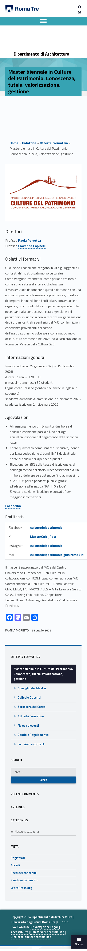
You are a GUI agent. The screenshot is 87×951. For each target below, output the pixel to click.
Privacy (36, 927)
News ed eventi (28, 725)
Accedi (15, 865)
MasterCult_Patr (43, 536)
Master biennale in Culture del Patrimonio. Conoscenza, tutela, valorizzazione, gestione (43, 674)
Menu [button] (79, 944)
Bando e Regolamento (33, 735)
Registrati (18, 858)
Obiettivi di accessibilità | (48, 932)
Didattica (29, 142)
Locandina (13, 505)
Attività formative (31, 716)
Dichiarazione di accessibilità (31, 937)
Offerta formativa (54, 142)
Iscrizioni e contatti (31, 744)
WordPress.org (21, 888)
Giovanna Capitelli (32, 245)
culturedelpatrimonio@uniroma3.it (57, 554)
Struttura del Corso (32, 707)
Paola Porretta (29, 240)
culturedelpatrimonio (46, 527)
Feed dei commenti (24, 880)
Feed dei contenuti (24, 873)
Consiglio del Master (32, 688)
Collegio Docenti (29, 697)
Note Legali (51, 927)
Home (14, 142)
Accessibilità (19, 932)
